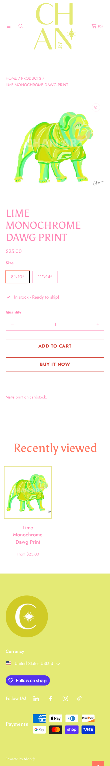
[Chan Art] (55, 26)
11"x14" (45, 277)
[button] (8, 26)
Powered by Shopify (20, 758)
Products (31, 78)
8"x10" (17, 277)
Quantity (13, 312)
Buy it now (55, 364)
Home (11, 78)
